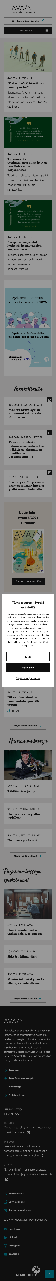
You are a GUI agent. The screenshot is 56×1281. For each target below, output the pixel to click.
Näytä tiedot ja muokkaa (28, 678)
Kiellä (28, 656)
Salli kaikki (28, 667)
